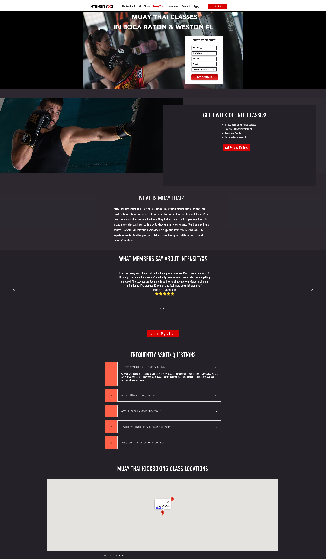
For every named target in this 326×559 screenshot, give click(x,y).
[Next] (312, 289)
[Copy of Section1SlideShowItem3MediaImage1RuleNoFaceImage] (163, 308)
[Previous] (14, 289)
